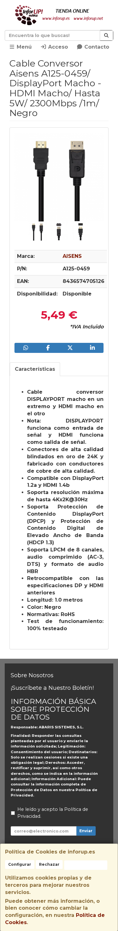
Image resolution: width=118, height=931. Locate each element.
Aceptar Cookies (86, 865)
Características (35, 369)
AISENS (72, 256)
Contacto (96, 47)
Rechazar (49, 864)
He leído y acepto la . (52, 812)
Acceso (57, 47)
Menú (23, 47)
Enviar (86, 830)
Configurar (19, 864)
